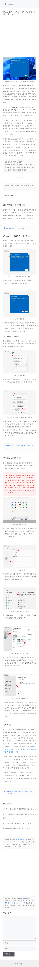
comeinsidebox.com (22, 839)
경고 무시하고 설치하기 (12, 205)
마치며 (5, 725)
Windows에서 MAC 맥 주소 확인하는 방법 (17, 828)
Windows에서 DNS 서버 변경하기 (16, 228)
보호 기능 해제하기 (10, 458)
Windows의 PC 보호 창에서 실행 (15, 236)
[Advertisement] (19, 35)
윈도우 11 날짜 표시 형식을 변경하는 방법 (17, 823)
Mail (24, 898)
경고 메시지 (9, 749)
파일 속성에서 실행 (10, 336)
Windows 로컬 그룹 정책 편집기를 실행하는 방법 (19, 809)
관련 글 (6, 803)
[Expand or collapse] (33, 195)
